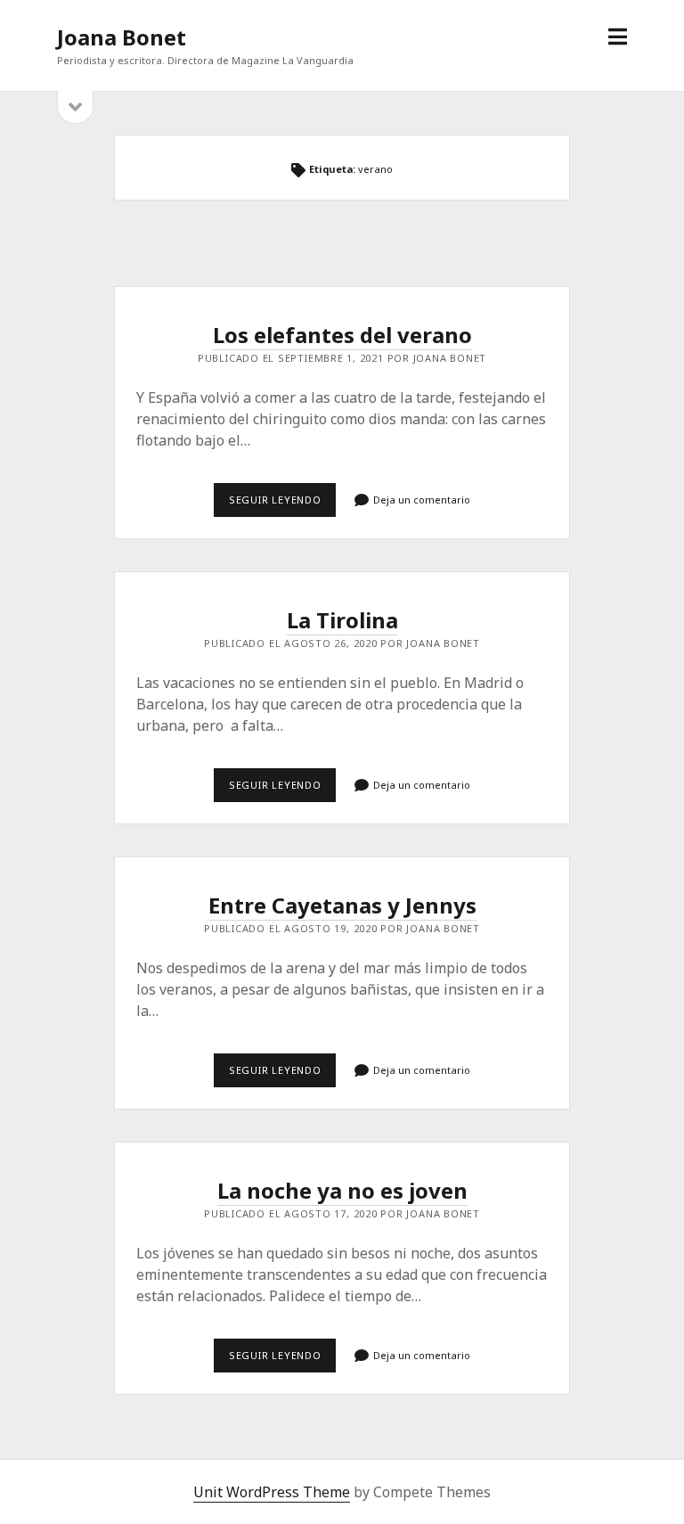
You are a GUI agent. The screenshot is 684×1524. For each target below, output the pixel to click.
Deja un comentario (421, 499)
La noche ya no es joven (342, 1190)
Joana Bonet (121, 37)
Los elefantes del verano (342, 334)
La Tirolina (342, 620)
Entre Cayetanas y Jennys (342, 905)
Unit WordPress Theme (271, 1492)
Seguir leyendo (282, 504)
